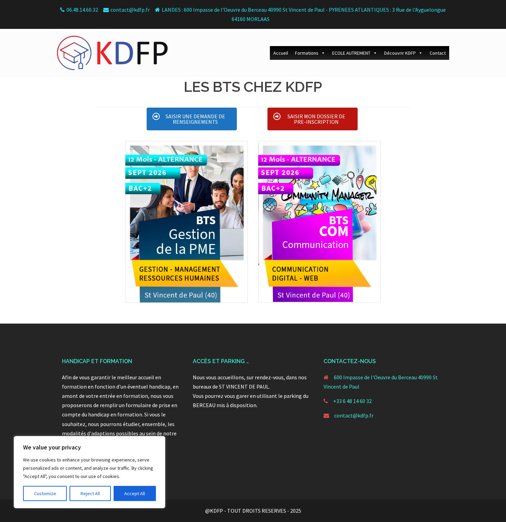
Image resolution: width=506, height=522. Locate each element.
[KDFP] (112, 52)
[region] (89, 472)
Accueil (280, 53)
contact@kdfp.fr (353, 415)
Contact (438, 53)
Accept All (134, 493)
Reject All (90, 493)
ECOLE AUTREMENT (351, 53)
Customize (45, 493)
